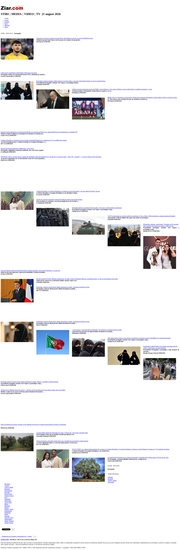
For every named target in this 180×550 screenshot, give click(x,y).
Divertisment (8, 491)
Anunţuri (110, 479)
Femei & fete (8, 494)
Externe (6, 22)
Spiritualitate (8, 519)
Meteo (6, 504)
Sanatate (6, 516)
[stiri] (12, 9)
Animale (110, 477)
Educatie (7, 492)
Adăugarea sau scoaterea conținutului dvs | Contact (17, 536)
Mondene (7, 506)
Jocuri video (8, 502)
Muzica (6, 507)
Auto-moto (111, 482)
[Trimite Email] (13, 530)
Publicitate (7, 512)
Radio (6, 514)
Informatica (7, 501)
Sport (6, 23)
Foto (5, 497)
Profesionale (8, 511)
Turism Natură (8, 523)
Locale (6, 20)
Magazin (7, 25)
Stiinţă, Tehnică (9, 521)
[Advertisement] (92, 59)
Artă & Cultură (112, 480)
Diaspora (7, 489)
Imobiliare (7, 499)
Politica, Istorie (8, 509)
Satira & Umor (8, 518)
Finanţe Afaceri (9, 496)
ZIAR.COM (5, 539)
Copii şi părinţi (8, 487)
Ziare (6, 27)
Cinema (6, 485)
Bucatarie (7, 484)
